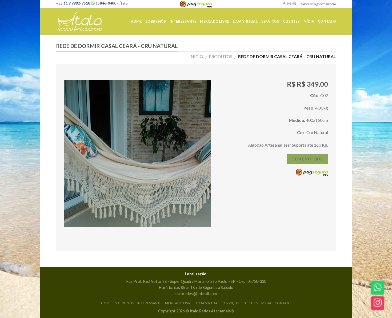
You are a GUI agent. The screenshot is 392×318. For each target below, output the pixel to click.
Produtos (220, 56)
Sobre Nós (155, 21)
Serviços (270, 21)
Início (196, 56)
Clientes (291, 21)
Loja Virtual (245, 21)
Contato (327, 21)
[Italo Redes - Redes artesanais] (82, 21)
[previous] (73, 153)
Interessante (183, 21)
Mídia (308, 21)
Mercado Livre (214, 21)
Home (136, 21)
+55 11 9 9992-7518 (73, 3)
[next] (201, 153)
